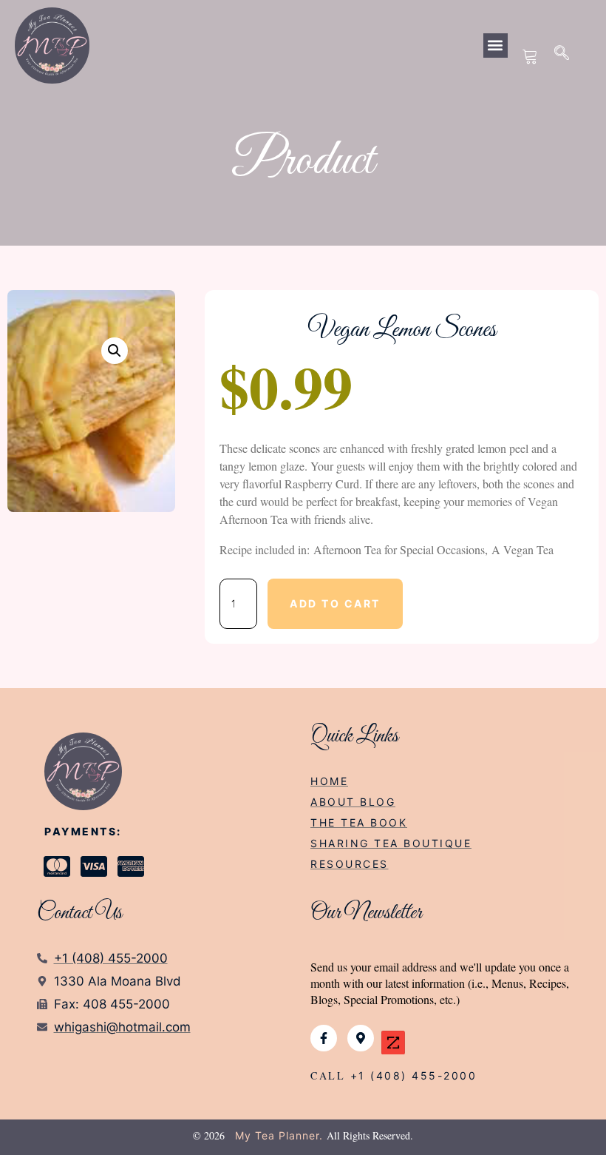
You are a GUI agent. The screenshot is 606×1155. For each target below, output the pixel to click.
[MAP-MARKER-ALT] (360, 1038)
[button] (495, 45)
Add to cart (335, 603)
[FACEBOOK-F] (323, 1038)
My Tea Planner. (279, 1135)
